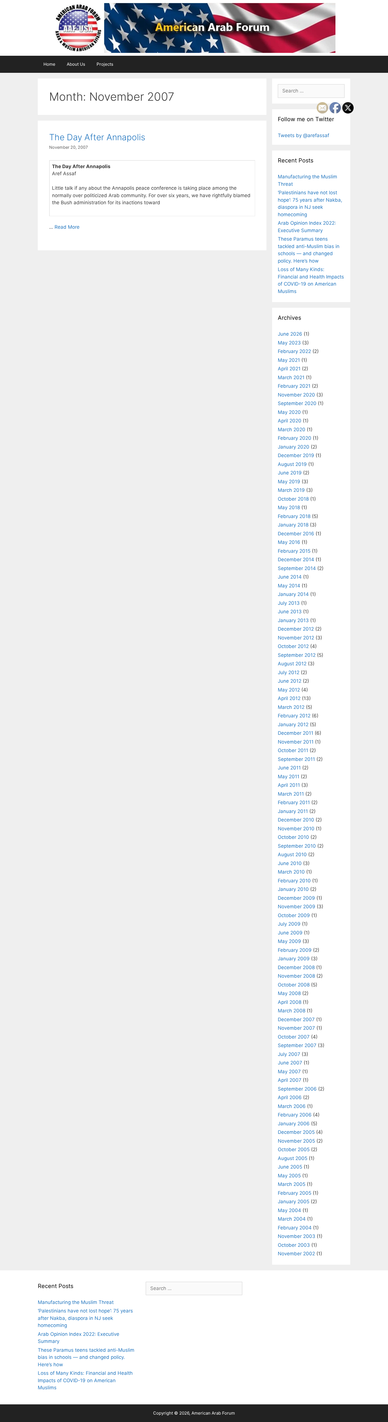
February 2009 (295, 950)
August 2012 (292, 663)
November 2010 (296, 828)
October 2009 (294, 915)
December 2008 (296, 967)
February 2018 (294, 516)
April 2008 (289, 1002)
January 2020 (293, 447)
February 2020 (294, 438)
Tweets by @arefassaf (303, 135)
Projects (105, 64)
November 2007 (296, 1028)
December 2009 (296, 898)
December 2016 (296, 533)
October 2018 (293, 499)
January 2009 (294, 958)
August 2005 (292, 1158)
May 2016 (289, 542)
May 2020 (289, 412)
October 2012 (293, 646)
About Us (76, 64)
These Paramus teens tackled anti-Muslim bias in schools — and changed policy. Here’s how (86, 1357)
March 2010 (291, 872)
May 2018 (289, 507)
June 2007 (290, 1063)
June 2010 (290, 863)
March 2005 (291, 1184)
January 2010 (293, 889)
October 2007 (294, 1037)
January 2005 (293, 1201)
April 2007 (289, 1080)
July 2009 (289, 924)
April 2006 (290, 1097)
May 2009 (289, 941)
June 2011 (289, 768)
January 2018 (293, 525)
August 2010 (292, 854)
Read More (67, 227)
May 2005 (289, 1176)
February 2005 (294, 1193)
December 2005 (296, 1132)
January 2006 (294, 1123)
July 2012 (288, 672)
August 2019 (292, 464)
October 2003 (294, 1245)
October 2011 (293, 750)
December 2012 (296, 629)
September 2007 (297, 1045)
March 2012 (291, 707)
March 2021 (291, 377)
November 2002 (296, 1253)
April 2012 (289, 698)
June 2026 (290, 334)
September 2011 (296, 759)
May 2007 (289, 1071)
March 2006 (292, 1106)
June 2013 (290, 611)
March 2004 (292, 1219)
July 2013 (289, 603)
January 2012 (293, 724)
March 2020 (291, 429)
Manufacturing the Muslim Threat (76, 1302)
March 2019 (291, 490)
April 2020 (289, 421)
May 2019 (289, 481)
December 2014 (296, 559)
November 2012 (296, 638)
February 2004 (295, 1228)
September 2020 (297, 403)
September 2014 (297, 568)
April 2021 (289, 369)
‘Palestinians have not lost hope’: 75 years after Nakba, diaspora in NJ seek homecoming (85, 1318)
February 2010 (294, 881)
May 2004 (289, 1210)
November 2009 (296, 906)
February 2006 (295, 1115)
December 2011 (295, 733)
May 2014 (289, 586)
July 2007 (289, 1054)
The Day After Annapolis (97, 137)
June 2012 (289, 681)
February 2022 (294, 351)
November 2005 (296, 1141)
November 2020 (296, 395)
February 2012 (294, 716)
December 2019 (296, 455)
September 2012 (297, 655)
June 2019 (290, 473)
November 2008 (296, 976)
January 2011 (293, 811)
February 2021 (294, 386)
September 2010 (297, 846)
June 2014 (290, 577)
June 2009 (290, 933)
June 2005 (290, 1167)
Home (49, 64)
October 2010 (293, 837)
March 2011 (291, 794)
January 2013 (293, 620)
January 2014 (293, 594)
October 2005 (294, 1149)
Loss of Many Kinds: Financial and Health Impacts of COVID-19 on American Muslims (85, 1380)
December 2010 (296, 820)
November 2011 (296, 742)
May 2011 (288, 776)
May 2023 (289, 343)
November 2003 (296, 1236)
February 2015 (294, 551)
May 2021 (289, 360)
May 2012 (289, 690)
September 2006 (297, 1089)
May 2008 (289, 993)
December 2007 (296, 1019)
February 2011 (294, 802)
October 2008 (294, 985)
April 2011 (289, 785)
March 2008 (291, 1011)
